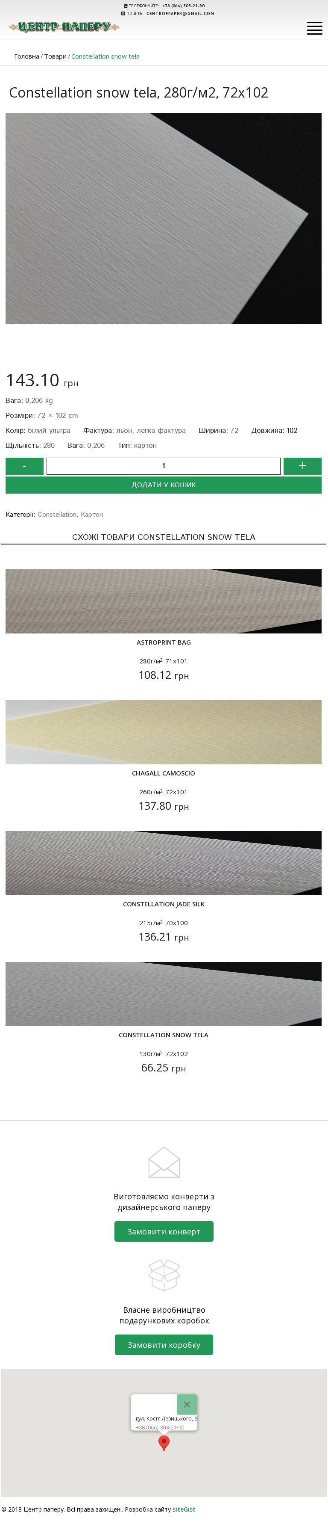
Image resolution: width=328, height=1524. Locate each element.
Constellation (57, 515)
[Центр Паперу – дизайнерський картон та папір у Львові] (63, 27)
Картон (92, 515)
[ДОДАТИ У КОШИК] (17, 621)
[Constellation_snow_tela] (164, 218)
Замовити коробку (164, 1345)
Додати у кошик (164, 485)
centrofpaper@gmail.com (180, 13)
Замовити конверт (164, 1231)
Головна (26, 56)
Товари (55, 56)
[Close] (187, 1404)
